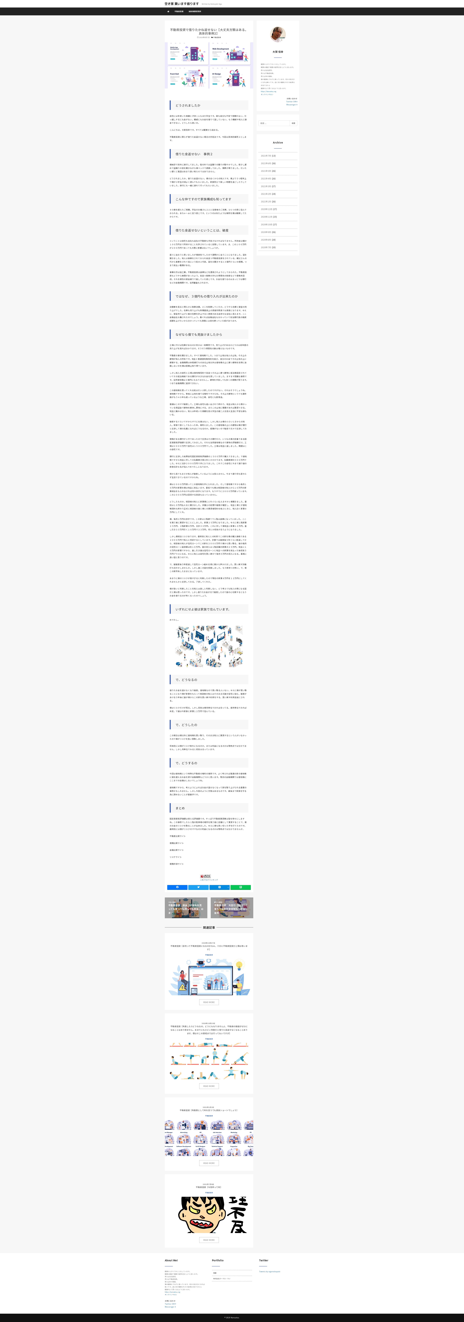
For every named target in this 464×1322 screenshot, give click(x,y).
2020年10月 (266, 224)
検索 (293, 123)
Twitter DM (291, 101)
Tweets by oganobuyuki (269, 1271)
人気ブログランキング (209, 879)
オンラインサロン (267, 94)
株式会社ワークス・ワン (221, 1279)
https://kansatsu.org (268, 91)
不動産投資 (217, 37)
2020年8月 (266, 239)
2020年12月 (266, 209)
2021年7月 (266, 155)
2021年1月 (266, 201)
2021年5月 (266, 170)
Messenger (291, 104)
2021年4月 (266, 178)
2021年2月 (266, 193)
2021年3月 (266, 186)
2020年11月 (266, 216)
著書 (215, 1273)
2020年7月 (266, 247)
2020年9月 (266, 232)
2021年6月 (266, 163)
